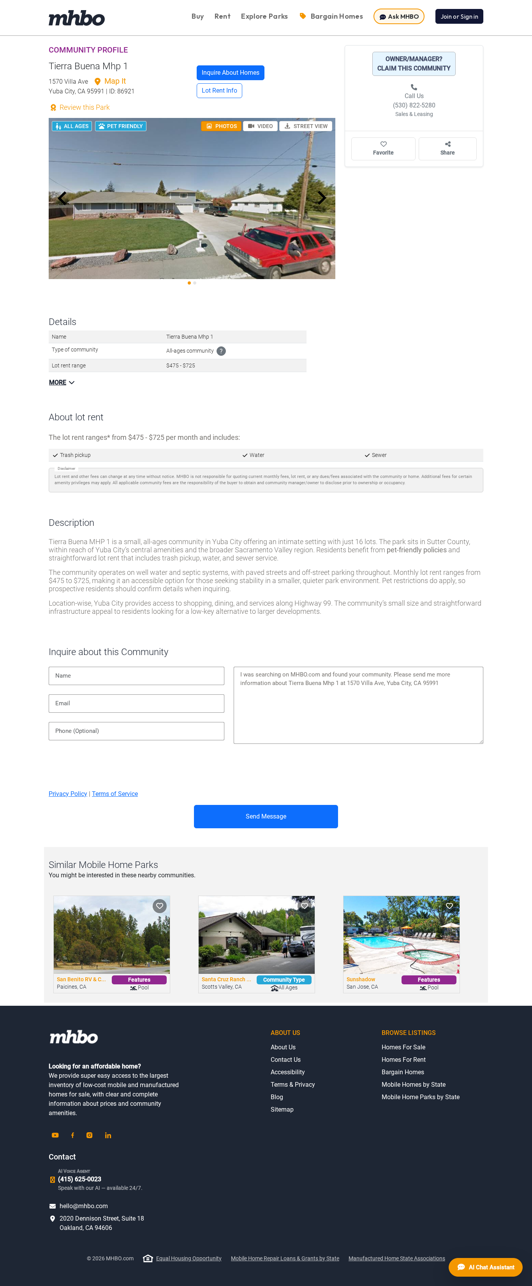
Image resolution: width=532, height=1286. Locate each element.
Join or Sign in (459, 16)
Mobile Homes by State (414, 1084)
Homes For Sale (403, 1047)
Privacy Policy (68, 794)
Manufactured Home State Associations (397, 1258)
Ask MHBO (403, 16)
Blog (277, 1097)
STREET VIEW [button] (310, 126)
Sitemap (282, 1109)
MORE (57, 382)
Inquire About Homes (230, 72)
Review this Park (84, 107)
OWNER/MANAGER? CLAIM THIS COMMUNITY (414, 63)
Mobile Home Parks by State (421, 1097)
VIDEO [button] (264, 126)
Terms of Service (115, 794)
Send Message (266, 816)
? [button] (221, 351)
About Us (283, 1047)
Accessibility (288, 1072)
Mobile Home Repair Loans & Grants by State (285, 1258)
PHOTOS (225, 126)
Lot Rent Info (219, 90)
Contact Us (286, 1059)
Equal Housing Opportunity (189, 1258)
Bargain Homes (403, 1072)
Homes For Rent (404, 1059)
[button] (62, 198)
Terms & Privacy (293, 1084)
